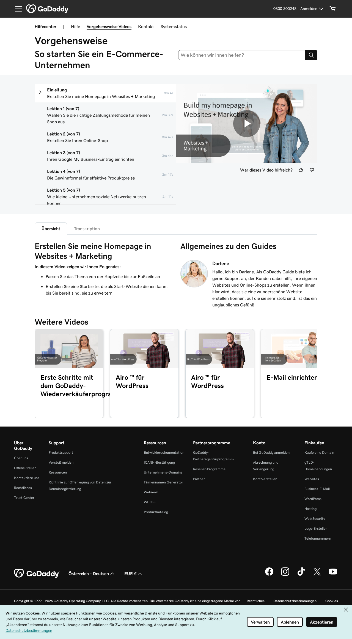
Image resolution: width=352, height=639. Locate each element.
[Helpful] (300, 169)
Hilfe (75, 26)
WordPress (312, 499)
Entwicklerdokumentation (164, 452)
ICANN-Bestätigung (159, 462)
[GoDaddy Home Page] (37, 573)
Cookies (331, 601)
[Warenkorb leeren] (333, 9)
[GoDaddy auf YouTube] (333, 575)
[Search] (311, 55)
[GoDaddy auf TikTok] (301, 575)
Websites (311, 479)
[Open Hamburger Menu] (16, 9)
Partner (199, 479)
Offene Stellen (25, 468)
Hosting (310, 508)
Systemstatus (174, 26)
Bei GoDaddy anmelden (271, 452)
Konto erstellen (265, 479)
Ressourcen (58, 472)
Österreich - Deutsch (88, 573)
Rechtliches (23, 488)
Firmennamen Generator (163, 482)
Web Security (314, 518)
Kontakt (146, 26)
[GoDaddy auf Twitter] (317, 575)
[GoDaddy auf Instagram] (285, 575)
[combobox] (242, 55)
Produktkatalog (156, 512)
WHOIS (149, 502)
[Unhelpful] (311, 169)
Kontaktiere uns (26, 478)
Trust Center (24, 497)
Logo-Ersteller (315, 528)
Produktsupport (61, 452)
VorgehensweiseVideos (109, 26)
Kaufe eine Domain (319, 452)
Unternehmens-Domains (163, 472)
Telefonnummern (317, 538)
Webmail (151, 492)
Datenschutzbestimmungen (295, 601)
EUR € (130, 573)
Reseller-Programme (209, 469)
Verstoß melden (61, 462)
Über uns (21, 458)
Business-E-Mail (317, 489)
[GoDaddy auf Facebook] (269, 575)
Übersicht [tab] (51, 228)
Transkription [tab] (87, 228)
